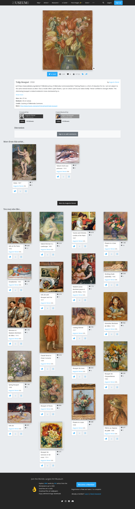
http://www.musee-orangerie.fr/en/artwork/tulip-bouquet (38, 106)
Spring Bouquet (14, 385)
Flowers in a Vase (110, 243)
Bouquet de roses (78, 368)
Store (87, 3)
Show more (19, 95)
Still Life (11, 426)
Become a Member (86, 484)
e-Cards (64, 3)
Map (38, 3)
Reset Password (95, 494)
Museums (55, 3)
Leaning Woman (78, 327)
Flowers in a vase (78, 422)
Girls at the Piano (14, 246)
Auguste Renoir (114, 82)
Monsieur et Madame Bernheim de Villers (15, 332)
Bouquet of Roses (47, 406)
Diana (15, 183)
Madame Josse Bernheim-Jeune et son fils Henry (79, 289)
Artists (46, 3)
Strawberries (13, 282)
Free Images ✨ (76, 3)
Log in (109, 3)
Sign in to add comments (67, 134)
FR (24, 186)
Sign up (118, 3)
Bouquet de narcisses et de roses (46, 454)
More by (67, 203)
